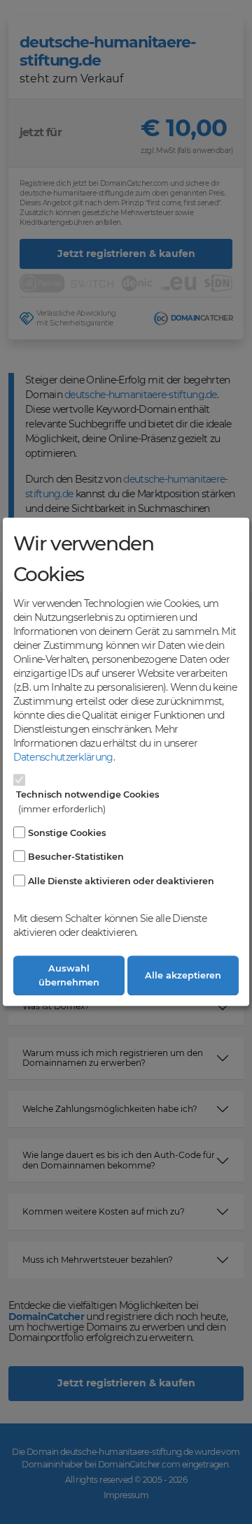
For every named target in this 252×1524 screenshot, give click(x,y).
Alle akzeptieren (183, 975)
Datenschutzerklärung (63, 757)
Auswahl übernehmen (68, 976)
